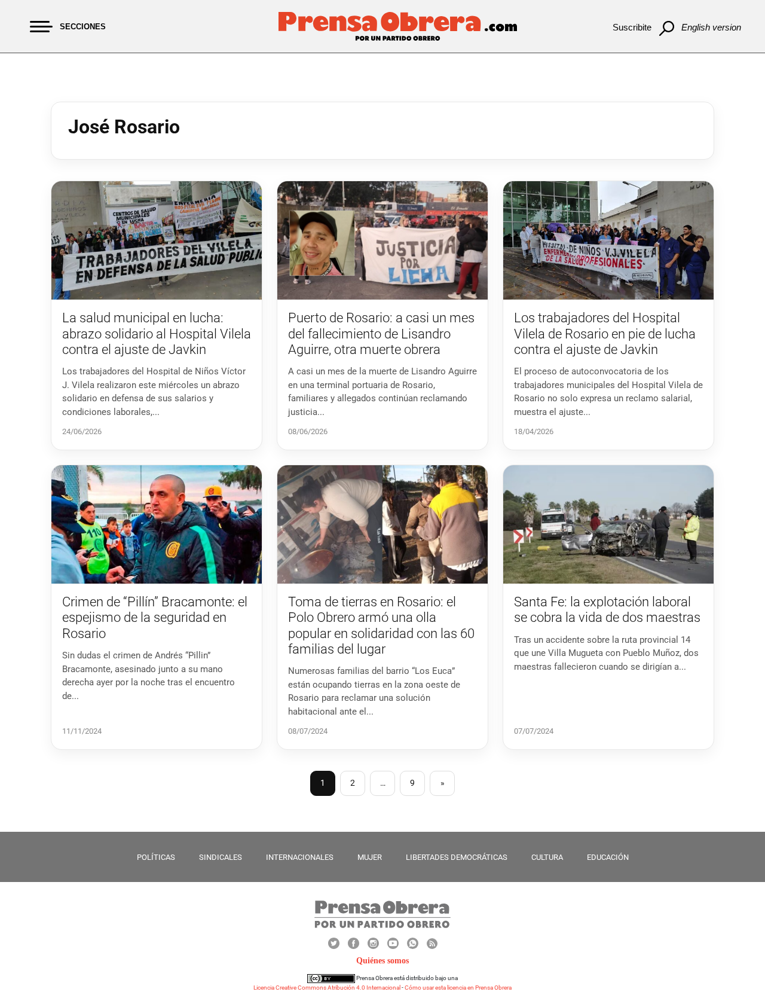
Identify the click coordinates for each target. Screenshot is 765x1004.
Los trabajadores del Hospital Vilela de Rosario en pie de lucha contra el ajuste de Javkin (605, 333)
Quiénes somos (382, 960)
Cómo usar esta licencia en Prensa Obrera (458, 987)
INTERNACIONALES (299, 857)
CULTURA (547, 857)
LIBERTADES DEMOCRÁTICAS (456, 857)
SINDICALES (220, 857)
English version (711, 27)
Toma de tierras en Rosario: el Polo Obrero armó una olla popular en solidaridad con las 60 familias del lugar (381, 625)
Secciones (83, 26)
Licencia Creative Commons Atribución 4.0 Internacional (326, 987)
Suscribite (632, 27)
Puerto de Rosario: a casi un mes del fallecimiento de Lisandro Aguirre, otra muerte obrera (381, 333)
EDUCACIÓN (608, 857)
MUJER (369, 857)
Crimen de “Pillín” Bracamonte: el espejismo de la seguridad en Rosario (154, 617)
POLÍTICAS (156, 857)
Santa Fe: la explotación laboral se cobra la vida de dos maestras (607, 609)
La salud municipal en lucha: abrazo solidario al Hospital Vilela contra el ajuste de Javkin (156, 333)
